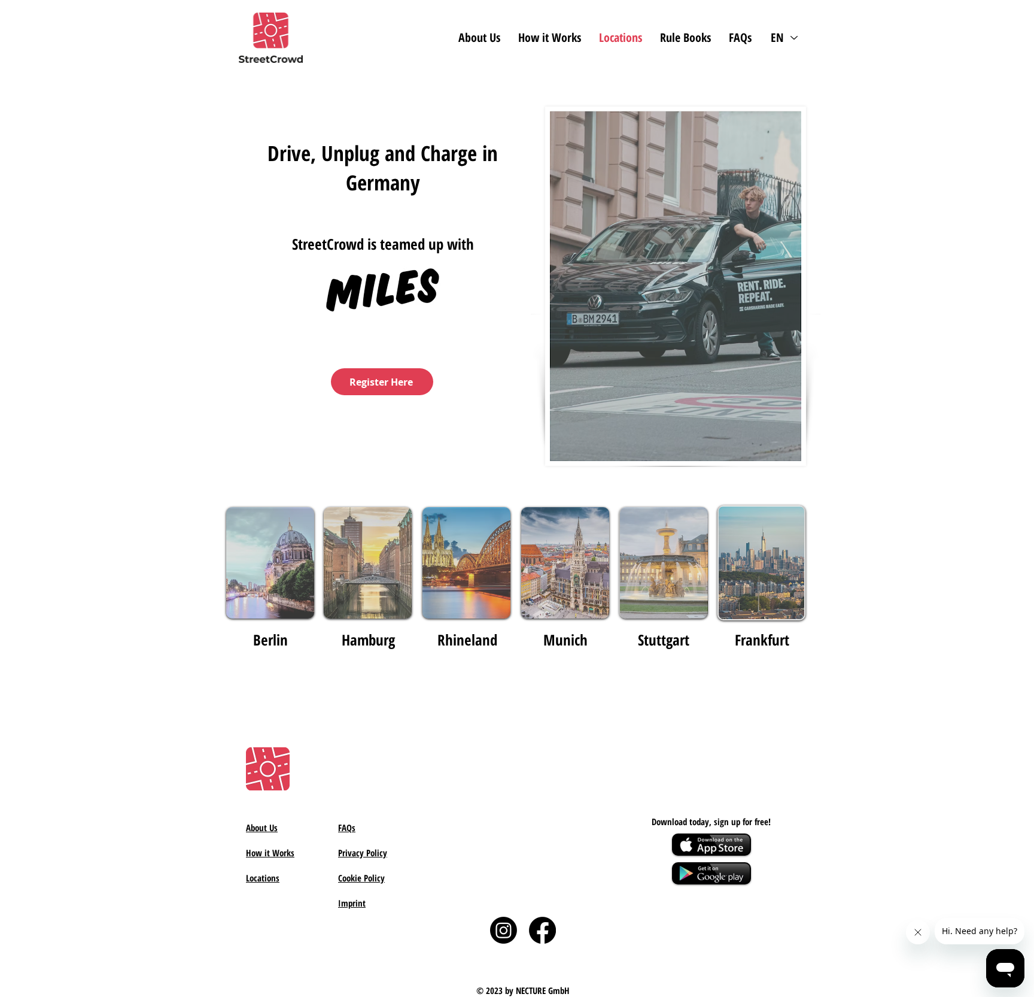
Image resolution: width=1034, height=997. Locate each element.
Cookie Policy (361, 878)
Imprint (352, 903)
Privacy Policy (362, 853)
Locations (262, 878)
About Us (262, 828)
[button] (685, 37)
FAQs (346, 828)
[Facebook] (542, 930)
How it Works (270, 853)
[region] (467, 562)
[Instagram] (503, 930)
